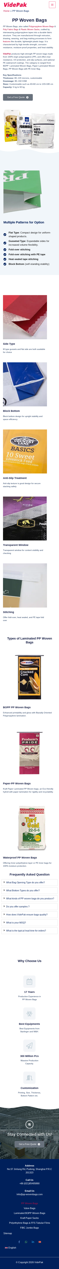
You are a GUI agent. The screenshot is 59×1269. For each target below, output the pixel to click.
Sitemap (7, 1233)
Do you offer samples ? (18, 906)
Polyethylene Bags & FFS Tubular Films (29, 1223)
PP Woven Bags (29, 1203)
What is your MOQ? (16, 922)
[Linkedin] (33, 1242)
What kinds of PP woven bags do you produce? (30, 898)
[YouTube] (40, 1242)
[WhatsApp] (26, 1242)
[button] (10, 1247)
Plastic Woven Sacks (30, 29)
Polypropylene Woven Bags (41, 26)
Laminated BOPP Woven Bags (29, 1213)
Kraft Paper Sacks (29, 1218)
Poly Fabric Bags (10, 29)
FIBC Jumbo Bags (29, 1228)
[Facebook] (19, 1242)
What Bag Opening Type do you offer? (25, 882)
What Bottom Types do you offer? (23, 890)
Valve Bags (29, 1208)
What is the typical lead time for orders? (26, 930)
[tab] (29, 882)
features (6, 41)
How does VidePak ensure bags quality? (27, 914)
